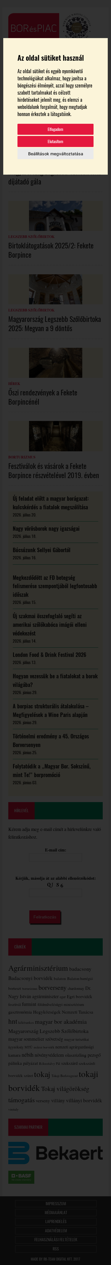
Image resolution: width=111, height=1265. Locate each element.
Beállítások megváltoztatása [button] (55, 153)
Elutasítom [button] (55, 141)
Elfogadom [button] (55, 129)
